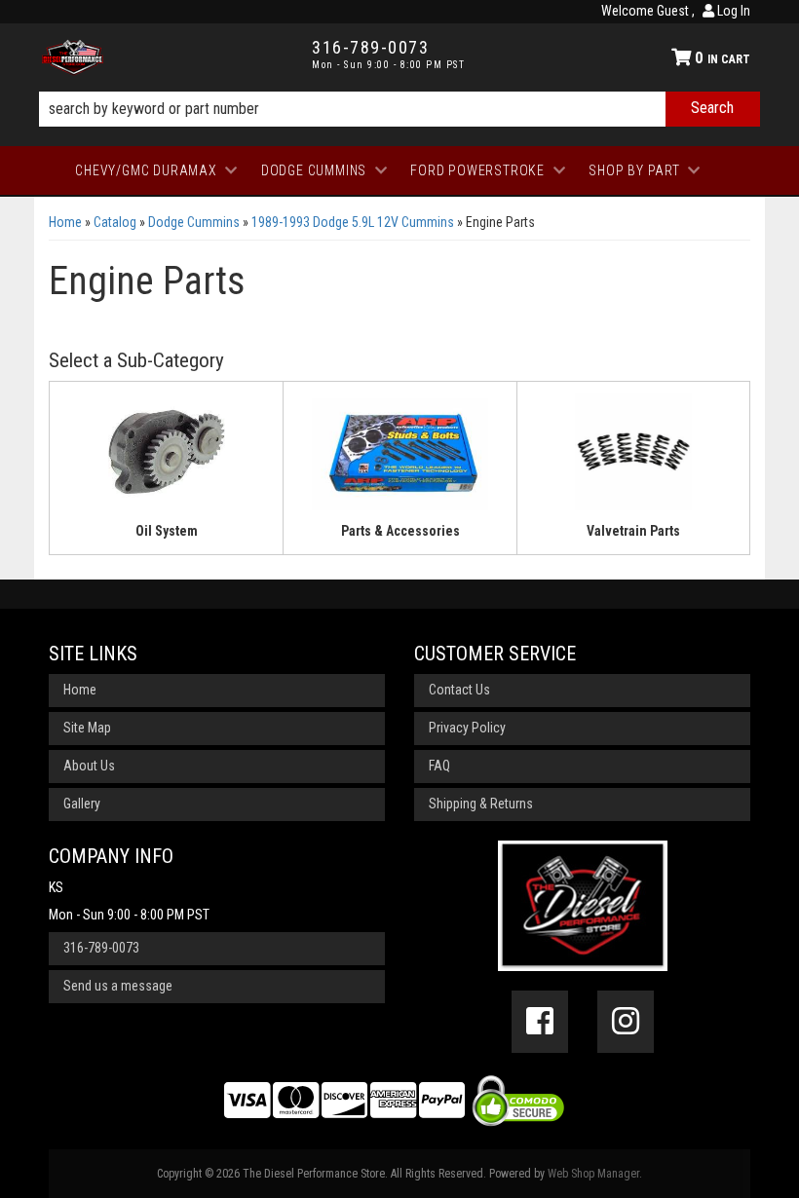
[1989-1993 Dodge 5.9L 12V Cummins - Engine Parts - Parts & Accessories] (400, 458)
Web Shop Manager (593, 1173)
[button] (399, 109)
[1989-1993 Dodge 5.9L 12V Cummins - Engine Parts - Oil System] (166, 458)
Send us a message (117, 985)
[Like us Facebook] (540, 1022)
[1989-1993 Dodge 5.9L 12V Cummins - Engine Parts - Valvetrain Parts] (633, 458)
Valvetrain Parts (633, 531)
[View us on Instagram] (625, 1022)
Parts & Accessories (400, 531)
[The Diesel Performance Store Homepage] (162, 57)
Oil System (166, 531)
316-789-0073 (101, 947)
